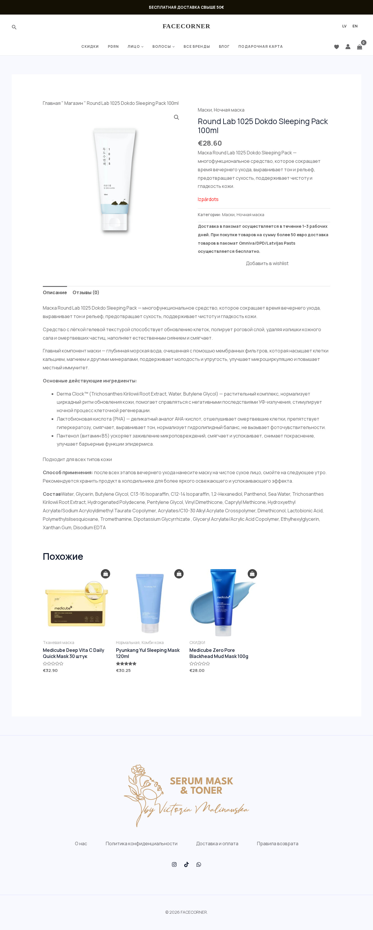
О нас (81, 843)
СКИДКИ (90, 46)
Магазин (73, 103)
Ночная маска (229, 110)
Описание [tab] (55, 292)
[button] (176, 117)
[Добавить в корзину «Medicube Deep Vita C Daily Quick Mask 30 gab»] (105, 574)
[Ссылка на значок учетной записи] (348, 46)
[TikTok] (186, 864)
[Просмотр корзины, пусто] (359, 47)
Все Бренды (197, 46)
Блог (224, 46)
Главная (52, 103)
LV (344, 26)
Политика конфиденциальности (141, 843)
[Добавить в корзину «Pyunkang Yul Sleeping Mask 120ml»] (179, 574)
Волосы (161, 46)
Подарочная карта (260, 46)
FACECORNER (187, 26)
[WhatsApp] (198, 864)
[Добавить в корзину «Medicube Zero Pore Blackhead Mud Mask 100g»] (252, 574)
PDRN (113, 46)
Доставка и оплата (217, 843)
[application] (141, 46)
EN (355, 26)
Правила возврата (277, 843)
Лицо (134, 46)
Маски (205, 110)
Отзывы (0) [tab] (86, 292)
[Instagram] (174, 864)
